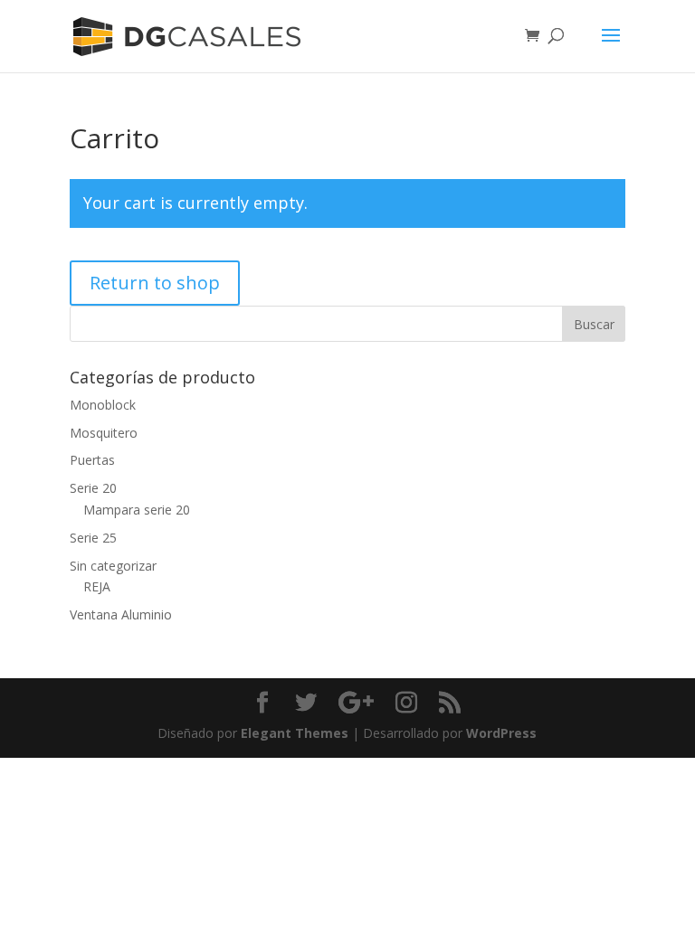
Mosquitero (104, 432)
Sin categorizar (113, 565)
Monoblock (103, 404)
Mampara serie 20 (136, 509)
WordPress (501, 733)
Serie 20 (93, 487)
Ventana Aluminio (121, 614)
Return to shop (155, 282)
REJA (96, 586)
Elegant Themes (294, 733)
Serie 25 (93, 537)
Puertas (92, 459)
